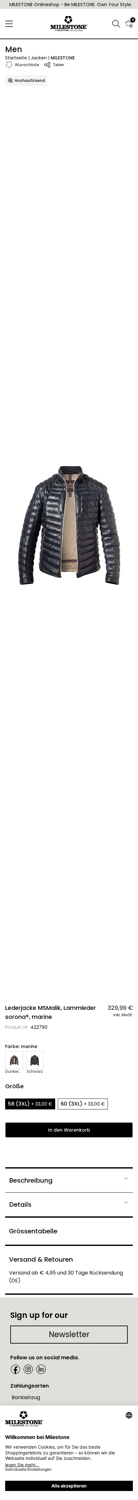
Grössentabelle (33, 1231)
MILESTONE (63, 58)
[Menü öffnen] (9, 24)
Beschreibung (31, 1180)
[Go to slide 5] (77, 984)
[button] (116, 24)
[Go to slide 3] (69, 984)
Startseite (16, 58)
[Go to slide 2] (65, 984)
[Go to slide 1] (61, 984)
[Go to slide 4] (73, 984)
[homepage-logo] (69, 24)
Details (20, 1204)
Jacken (39, 58)
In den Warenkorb (69, 1130)
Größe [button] (14, 1086)
